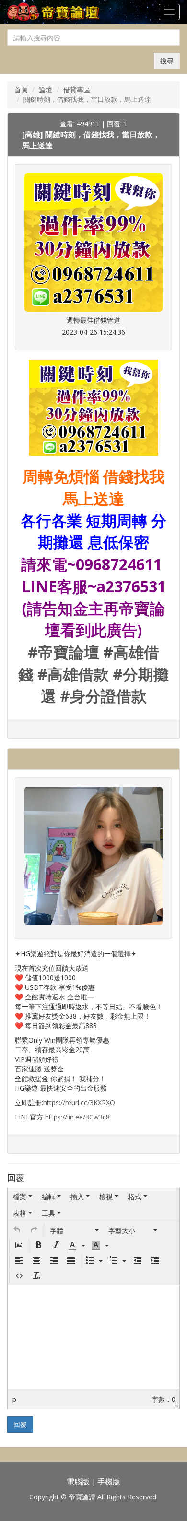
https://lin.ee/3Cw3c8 (77, 1116)
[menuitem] (22, 1196)
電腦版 (78, 1481)
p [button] (14, 1399)
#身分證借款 (103, 695)
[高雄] (33, 134)
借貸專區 (76, 89)
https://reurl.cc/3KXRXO (79, 1102)
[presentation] (22, 1196)
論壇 (45, 89)
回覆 (20, 1424)
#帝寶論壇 (63, 652)
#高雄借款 (73, 674)
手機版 (108, 1481)
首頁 (21, 89)
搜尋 (167, 60)
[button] (17, 1230)
